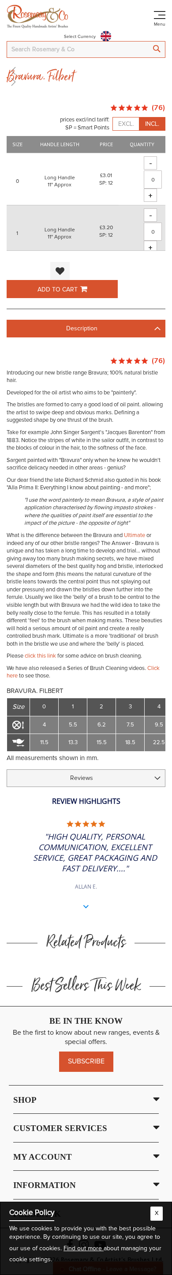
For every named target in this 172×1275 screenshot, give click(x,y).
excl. (126, 124)
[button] (60, 271)
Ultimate (134, 535)
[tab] (86, 328)
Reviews (81, 778)
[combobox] (86, 49)
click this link (40, 656)
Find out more (84, 1248)
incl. (152, 124)
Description (81, 328)
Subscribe (86, 1061)
